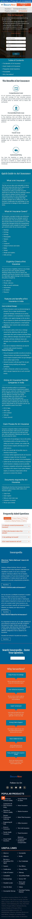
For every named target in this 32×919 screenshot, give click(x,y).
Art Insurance (23, 11)
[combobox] (16, 42)
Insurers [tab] (8, 521)
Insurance (8, 9)
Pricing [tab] (25, 518)
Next (16, 54)
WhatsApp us (6, 1)
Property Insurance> (11, 11)
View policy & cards (23, 4)
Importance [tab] (7, 518)
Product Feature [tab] (17, 518)
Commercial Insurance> (20, 9)
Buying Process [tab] (16, 521)
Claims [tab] (24, 521)
